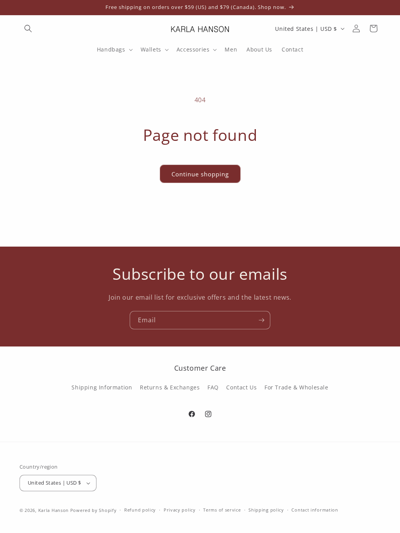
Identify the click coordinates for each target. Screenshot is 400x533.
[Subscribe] (261, 320)
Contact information (314, 510)
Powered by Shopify (93, 510)
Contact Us (241, 387)
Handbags (111, 49)
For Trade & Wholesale (296, 387)
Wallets (151, 49)
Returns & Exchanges (170, 387)
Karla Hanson (53, 510)
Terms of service (222, 510)
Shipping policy (266, 510)
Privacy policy (180, 510)
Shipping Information (101, 387)
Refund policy (140, 510)
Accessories (193, 49)
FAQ (213, 387)
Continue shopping (200, 174)
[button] (28, 28)
